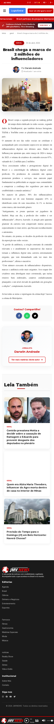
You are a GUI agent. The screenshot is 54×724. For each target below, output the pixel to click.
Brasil (4, 591)
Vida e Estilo (7, 669)
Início (4, 33)
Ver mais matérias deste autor (26, 360)
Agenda (5, 587)
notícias (5, 652)
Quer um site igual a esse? (40, 11)
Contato (5, 685)
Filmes (4, 624)
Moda (4, 636)
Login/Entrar (17, 11)
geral (12, 33)
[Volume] (44, 721)
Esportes (6, 608)
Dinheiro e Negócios (10, 599)
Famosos (6, 620)
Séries (4, 665)
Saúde (4, 661)
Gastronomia (7, 628)
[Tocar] (26, 720)
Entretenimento (8, 604)
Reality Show (7, 657)
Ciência (5, 595)
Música (5, 641)
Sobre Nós (6, 681)
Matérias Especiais (10, 632)
